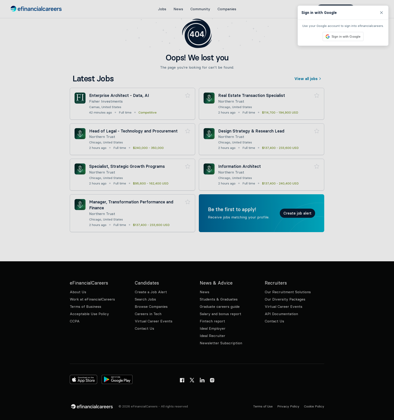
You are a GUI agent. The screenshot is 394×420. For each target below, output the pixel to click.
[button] (197, 210)
